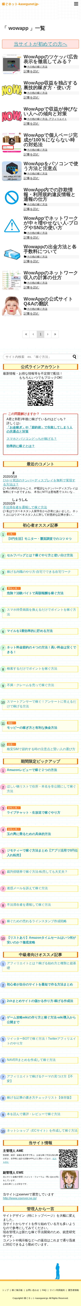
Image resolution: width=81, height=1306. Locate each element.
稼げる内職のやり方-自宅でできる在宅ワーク (39, 571)
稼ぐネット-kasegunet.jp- (20, 4)
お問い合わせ (32, 1290)
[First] (26, 334)
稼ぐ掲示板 (17, 1290)
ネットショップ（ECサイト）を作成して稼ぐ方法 (42, 1130)
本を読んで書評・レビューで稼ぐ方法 (33, 1114)
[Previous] (33, 334)
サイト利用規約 (57, 1290)
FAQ (44, 1290)
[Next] (48, 334)
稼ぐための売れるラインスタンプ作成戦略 (37, 921)
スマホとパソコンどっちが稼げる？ (31, 438)
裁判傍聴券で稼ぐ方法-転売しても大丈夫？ (37, 871)
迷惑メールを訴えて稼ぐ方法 (27, 888)
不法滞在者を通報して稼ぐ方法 (25, 507)
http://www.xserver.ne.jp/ (20, 1198)
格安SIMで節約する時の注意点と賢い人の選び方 (41, 749)
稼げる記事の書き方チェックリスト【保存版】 (40, 1097)
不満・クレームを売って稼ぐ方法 (30, 685)
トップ (5, 1290)
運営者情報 (73, 1290)
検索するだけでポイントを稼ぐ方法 (32, 668)
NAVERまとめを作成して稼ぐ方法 (31, 1059)
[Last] (55, 334)
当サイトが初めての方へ (40, 44)
